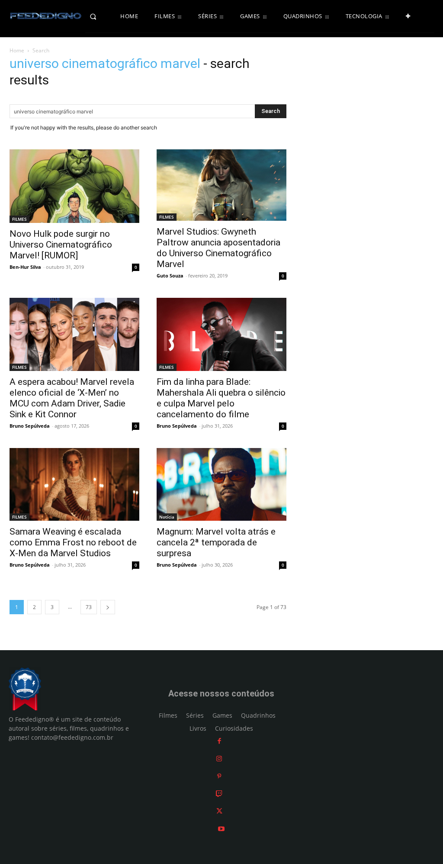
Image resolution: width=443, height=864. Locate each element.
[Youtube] (221, 828)
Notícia (166, 517)
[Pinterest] (219, 776)
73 (89, 607)
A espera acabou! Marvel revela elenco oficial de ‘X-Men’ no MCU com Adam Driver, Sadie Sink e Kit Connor (72, 398)
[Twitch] (219, 793)
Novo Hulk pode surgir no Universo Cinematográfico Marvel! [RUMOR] (61, 245)
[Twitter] (219, 811)
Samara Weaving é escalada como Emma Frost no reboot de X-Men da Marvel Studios (73, 542)
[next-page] (107, 607)
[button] (101, 16)
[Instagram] (219, 758)
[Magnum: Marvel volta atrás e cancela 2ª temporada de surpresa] (221, 484)
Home (17, 50)
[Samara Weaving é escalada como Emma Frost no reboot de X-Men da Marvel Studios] (74, 484)
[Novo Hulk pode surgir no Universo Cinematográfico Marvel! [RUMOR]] (74, 185)
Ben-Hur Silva (25, 267)
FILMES (19, 219)
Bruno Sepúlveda (30, 425)
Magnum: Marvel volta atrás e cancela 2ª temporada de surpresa (216, 542)
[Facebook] (219, 741)
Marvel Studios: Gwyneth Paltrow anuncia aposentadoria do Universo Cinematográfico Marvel (218, 247)
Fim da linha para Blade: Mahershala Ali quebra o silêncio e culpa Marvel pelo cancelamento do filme (221, 398)
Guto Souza (170, 275)
